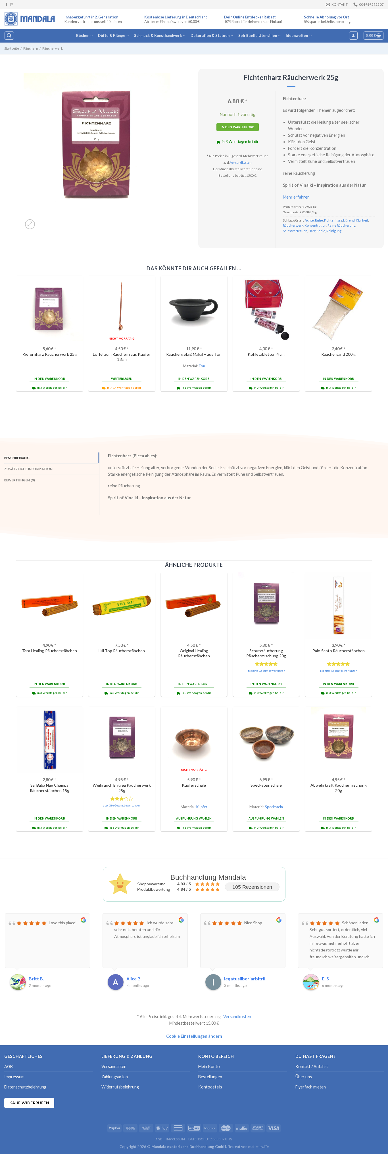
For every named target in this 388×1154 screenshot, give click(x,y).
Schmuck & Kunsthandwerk (158, 35)
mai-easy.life (258, 1146)
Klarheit (362, 220)
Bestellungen (210, 1076)
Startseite (11, 48)
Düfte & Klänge (111, 35)
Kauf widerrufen (29, 1102)
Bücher (82, 35)
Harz (312, 231)
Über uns (303, 1076)
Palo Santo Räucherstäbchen (338, 650)
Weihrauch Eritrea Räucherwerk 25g (122, 788)
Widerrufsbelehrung (120, 1086)
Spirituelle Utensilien (257, 35)
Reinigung (333, 231)
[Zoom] (30, 224)
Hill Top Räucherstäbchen (122, 650)
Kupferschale (194, 785)
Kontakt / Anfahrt (311, 1066)
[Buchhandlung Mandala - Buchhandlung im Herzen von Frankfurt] (30, 18)
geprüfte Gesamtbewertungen (266, 670)
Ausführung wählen (194, 818)
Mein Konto (209, 1066)
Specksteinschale (266, 785)
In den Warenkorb (238, 127)
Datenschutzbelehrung (25, 1086)
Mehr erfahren (296, 197)
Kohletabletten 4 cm (266, 354)
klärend (349, 220)
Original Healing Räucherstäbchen (194, 653)
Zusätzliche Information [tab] (28, 469)
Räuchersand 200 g (338, 354)
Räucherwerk (52, 48)
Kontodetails (210, 1086)
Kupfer (201, 807)
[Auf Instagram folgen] (11, 4)
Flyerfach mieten (310, 1086)
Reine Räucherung (341, 225)
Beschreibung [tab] (17, 458)
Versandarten (113, 1066)
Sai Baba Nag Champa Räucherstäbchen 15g (49, 788)
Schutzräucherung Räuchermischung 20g (266, 653)
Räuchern (30, 48)
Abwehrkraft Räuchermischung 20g (338, 788)
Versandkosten (241, 162)
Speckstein (274, 807)
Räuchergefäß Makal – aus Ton (194, 354)
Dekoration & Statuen (210, 35)
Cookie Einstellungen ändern (194, 1036)
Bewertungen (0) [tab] (19, 480)
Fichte (309, 220)
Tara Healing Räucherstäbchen (49, 650)
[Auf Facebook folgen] (6, 4)
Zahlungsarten (114, 1076)
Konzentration (315, 225)
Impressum (14, 1076)
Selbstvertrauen (295, 231)
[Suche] (9, 35)
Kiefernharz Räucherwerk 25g (49, 354)
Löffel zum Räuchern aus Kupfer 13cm (122, 357)
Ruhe (319, 220)
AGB (8, 1066)
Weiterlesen (121, 378)
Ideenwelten (297, 35)
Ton (202, 366)
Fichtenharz (333, 220)
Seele (321, 231)
